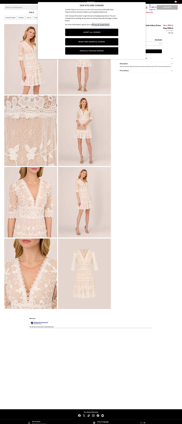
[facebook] (79, 415)
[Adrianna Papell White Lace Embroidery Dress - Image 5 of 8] (30, 202)
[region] (92, 30)
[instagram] (93, 415)
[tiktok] (88, 415)
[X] (84, 415)
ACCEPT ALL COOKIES (91, 32)
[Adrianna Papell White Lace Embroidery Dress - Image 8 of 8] (84, 274)
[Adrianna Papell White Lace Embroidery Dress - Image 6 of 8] (84, 202)
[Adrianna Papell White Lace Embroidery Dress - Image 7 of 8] (30, 274)
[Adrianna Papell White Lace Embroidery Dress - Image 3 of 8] (30, 131)
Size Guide (158, 40)
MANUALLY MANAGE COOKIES (92, 51)
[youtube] (102, 415)
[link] (146, 7)
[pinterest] (98, 415)
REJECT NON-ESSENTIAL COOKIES (91, 42)
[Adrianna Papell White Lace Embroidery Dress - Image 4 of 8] (84, 131)
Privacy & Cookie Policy (100, 25)
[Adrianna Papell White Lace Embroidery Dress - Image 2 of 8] (84, 59)
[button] (146, 64)
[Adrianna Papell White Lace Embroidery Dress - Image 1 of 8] (30, 59)
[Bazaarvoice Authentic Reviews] (40, 323)
